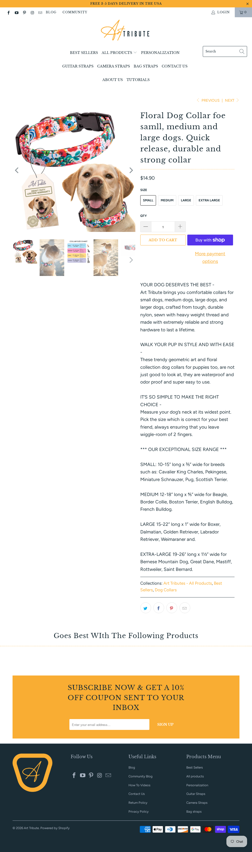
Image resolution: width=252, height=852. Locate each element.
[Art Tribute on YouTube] (16, 12)
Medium (167, 200)
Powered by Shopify (55, 828)
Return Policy (137, 802)
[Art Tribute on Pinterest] (24, 12)
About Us (112, 80)
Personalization (160, 52)
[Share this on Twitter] (145, 607)
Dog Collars (166, 589)
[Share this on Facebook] (158, 607)
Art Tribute (31, 828)
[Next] (131, 170)
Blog (51, 12)
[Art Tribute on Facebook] (8, 12)
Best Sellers (84, 52)
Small (148, 200)
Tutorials (138, 80)
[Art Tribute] (126, 33)
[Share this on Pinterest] (171, 607)
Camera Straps (113, 66)
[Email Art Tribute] (40, 12)
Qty (143, 216)
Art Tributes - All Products (187, 583)
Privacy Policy (138, 811)
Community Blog (140, 776)
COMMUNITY (75, 12)
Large (186, 200)
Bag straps (146, 66)
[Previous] (17, 170)
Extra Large (209, 200)
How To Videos (139, 785)
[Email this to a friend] (184, 607)
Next (230, 100)
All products (117, 52)
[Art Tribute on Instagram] (32, 12)
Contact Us (175, 66)
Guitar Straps (78, 66)
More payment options (210, 257)
